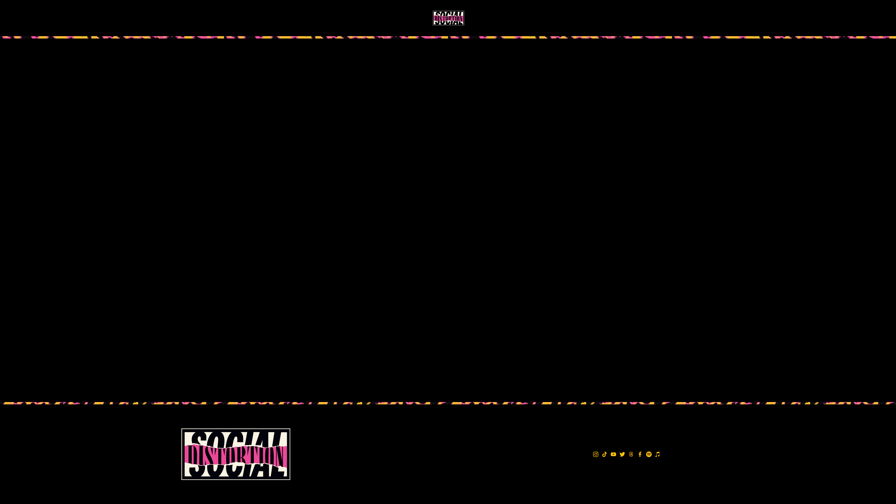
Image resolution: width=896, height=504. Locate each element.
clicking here (249, 96)
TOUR (208, 18)
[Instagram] (604, 18)
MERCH (230, 18)
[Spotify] (697, 18)
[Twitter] (650, 18)
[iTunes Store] (712, 18)
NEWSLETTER (259, 18)
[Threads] (666, 18)
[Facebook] (681, 18)
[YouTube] (635, 18)
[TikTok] (620, 18)
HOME (186, 18)
